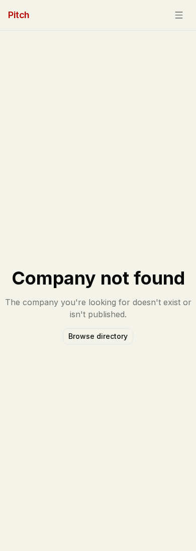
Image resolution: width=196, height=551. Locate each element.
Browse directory (98, 336)
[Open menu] (179, 15)
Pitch (19, 15)
